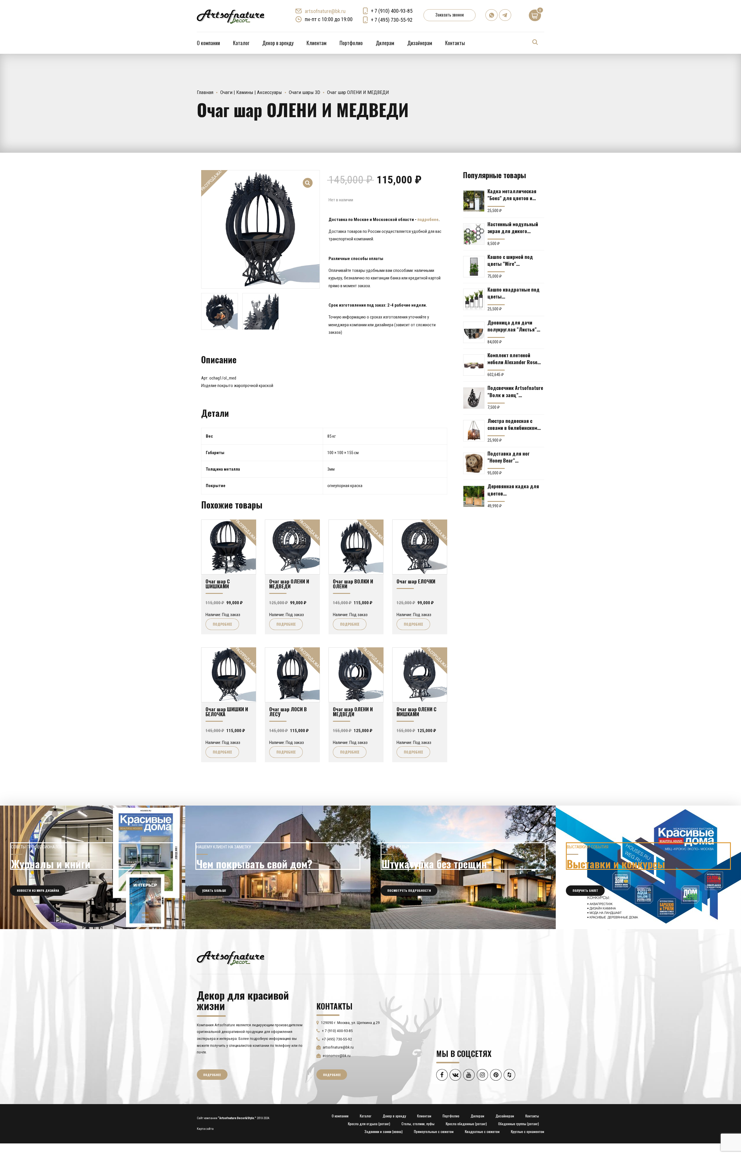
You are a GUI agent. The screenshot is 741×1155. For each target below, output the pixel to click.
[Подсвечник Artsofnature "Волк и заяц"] (474, 398)
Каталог (241, 43)
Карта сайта (205, 1129)
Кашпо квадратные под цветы (513, 293)
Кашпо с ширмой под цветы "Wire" (510, 260)
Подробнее (222, 624)
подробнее (428, 219)
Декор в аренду (278, 43)
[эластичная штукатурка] (463, 867)
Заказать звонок (449, 14)
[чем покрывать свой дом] (277, 867)
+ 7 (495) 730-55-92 (391, 20)
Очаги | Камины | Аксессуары (251, 92)
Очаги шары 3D (304, 92)
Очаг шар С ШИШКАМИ (218, 583)
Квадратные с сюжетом (482, 1131)
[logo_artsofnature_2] (230, 957)
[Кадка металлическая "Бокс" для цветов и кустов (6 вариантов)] (474, 201)
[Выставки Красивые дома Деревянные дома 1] (648, 867)
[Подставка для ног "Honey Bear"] (474, 463)
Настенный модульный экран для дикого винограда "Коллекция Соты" (513, 227)
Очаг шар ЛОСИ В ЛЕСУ (288, 711)
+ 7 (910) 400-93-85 (391, 11)
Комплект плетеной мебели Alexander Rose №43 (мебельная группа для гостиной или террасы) (513, 358)
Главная (205, 92)
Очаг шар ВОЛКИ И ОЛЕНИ (353, 583)
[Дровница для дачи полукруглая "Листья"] (474, 332)
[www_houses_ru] (92, 867)
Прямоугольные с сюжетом (434, 1131)
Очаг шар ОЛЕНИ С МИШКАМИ (416, 711)
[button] (308, 179)
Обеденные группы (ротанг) (518, 1123)
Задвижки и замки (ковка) (383, 1131)
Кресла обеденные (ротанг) (466, 1123)
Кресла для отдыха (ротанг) (369, 1123)
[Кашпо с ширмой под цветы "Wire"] (474, 266)
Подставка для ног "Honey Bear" (508, 457)
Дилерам (385, 43)
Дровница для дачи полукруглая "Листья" (512, 326)
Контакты (455, 43)
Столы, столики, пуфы (417, 1123)
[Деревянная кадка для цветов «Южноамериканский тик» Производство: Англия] (474, 496)
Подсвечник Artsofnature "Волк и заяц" (515, 391)
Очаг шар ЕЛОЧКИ (416, 581)
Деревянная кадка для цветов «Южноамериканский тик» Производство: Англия (513, 489)
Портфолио (351, 43)
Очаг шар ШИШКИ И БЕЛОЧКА (227, 711)
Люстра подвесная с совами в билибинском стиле (512, 424)
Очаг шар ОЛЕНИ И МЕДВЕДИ (289, 583)
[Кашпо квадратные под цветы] (474, 299)
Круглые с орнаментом (527, 1131)
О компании (208, 43)
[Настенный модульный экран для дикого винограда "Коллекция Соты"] (474, 234)
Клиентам (317, 43)
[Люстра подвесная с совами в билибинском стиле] (474, 430)
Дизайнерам (419, 43)
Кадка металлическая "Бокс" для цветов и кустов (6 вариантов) (511, 194)
